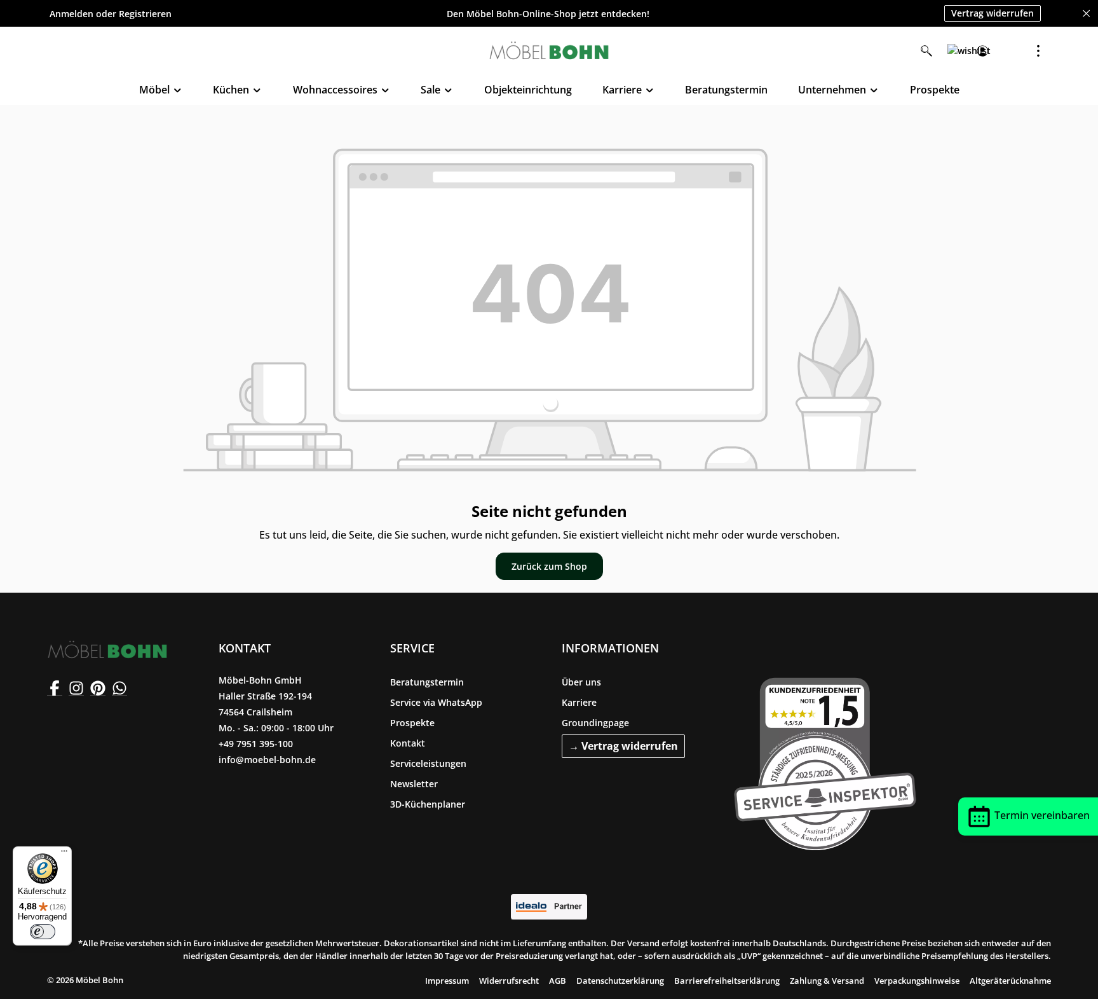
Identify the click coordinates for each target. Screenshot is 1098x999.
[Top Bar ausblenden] (1086, 13)
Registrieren (145, 14)
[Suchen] (926, 51)
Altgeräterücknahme (1010, 980)
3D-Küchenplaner (427, 804)
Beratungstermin (427, 682)
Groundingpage (595, 723)
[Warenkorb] (1010, 51)
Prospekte (412, 723)
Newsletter (414, 784)
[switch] (42, 931)
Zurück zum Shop (549, 566)
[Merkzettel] (954, 51)
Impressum (447, 980)
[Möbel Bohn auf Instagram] (76, 688)
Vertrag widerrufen (992, 13)
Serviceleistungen (428, 763)
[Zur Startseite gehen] (549, 51)
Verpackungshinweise (916, 980)
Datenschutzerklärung (620, 980)
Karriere (579, 702)
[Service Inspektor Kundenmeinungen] (825, 761)
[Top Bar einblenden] (1038, 51)
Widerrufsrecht (509, 980)
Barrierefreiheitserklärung (727, 980)
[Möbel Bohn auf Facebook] (54, 688)
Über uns (581, 682)
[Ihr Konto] (982, 51)
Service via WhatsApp (436, 702)
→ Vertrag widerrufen (623, 746)
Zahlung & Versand (827, 980)
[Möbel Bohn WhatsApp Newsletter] (119, 688)
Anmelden (71, 14)
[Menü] (64, 854)
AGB (557, 980)
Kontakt (407, 743)
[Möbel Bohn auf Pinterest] (97, 688)
